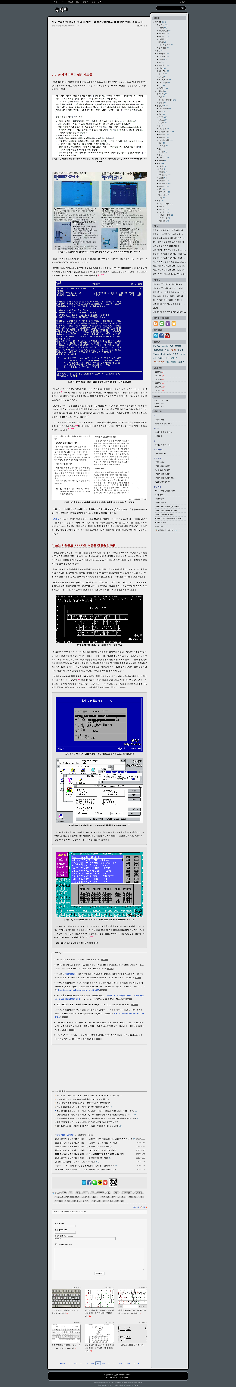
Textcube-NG (160, 454)
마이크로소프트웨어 (73, 1197)
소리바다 (165, 346)
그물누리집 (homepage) (64, 1236)
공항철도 (163, 181)
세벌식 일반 (164, 31)
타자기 (67, 1201)
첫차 (173, 350)
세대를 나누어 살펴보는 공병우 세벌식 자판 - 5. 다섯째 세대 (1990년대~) (88, 1095)
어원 (168, 362)
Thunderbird (159, 354)
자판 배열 (58, 1201)
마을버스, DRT (165, 215)
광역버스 (162, 206)
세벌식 (94, 1197)
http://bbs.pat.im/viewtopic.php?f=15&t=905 (78, 990)
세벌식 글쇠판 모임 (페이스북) (167, 506)
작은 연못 (159, 526)
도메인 (162, 77)
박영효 (180, 350)
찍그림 (161, 149)
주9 (91, 937)
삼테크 (86, 1197)
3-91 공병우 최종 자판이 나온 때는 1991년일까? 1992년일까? (83, 1103)
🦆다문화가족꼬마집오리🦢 (166, 530)
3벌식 (78, 1193)
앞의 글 (56, 519)
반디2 (167, 350)
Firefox (156, 346)
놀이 (161, 111)
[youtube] (167, 337)
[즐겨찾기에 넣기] (174, 326)
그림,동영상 (164, 109)
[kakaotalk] (100, 1185)
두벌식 (162, 28)
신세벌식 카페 (160, 522)
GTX (161, 189)
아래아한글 (105, 1197)
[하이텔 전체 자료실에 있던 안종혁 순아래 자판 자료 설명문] (99, 379)
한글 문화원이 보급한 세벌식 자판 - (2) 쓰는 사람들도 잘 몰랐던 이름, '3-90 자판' (98, 21)
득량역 (178, 346)
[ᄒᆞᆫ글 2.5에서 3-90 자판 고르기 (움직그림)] (99, 642)
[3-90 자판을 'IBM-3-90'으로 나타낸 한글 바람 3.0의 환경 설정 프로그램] (99, 917)
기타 (161, 198)
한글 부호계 (163, 48)
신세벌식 (163, 36)
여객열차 (161, 160)
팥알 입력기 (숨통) (162, 482)
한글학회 (158, 436)
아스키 (160, 358)
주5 (76, 425)
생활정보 (163, 134)
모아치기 (162, 39)
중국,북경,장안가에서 (163, 424)
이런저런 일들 (165, 140)
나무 (167, 358)
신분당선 (163, 186)
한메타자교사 (108, 1201)
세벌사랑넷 (70, 974)
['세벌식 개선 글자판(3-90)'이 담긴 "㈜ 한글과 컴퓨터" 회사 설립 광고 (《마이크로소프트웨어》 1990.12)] (100, 156)
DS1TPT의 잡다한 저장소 (165, 491)
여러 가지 (163, 157)
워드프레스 (162, 65)
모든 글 (160, 22)
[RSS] (156, 326)
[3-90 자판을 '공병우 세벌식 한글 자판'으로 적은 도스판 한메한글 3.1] (99, 751)
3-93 (70, 1193)
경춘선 (162, 178)
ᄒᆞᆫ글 (108, 1193)
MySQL (162, 88)
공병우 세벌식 (127, 1193)
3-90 (64, 1193)
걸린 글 (137, 1207)
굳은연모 (161, 94)
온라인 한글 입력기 (163, 474)
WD (171, 346)
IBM (92, 1193)
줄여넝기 (173, 358)
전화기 (162, 103)
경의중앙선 (164, 175)
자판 (141, 1197)
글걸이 (115, 1375)
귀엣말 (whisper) (65, 1244)
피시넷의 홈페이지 (162, 445)
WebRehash (138, 1382)
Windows (100, 1193)
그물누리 (161, 91)
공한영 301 (59, 1197)
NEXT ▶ (136, 1363)
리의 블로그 (160, 495)
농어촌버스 (163, 218)
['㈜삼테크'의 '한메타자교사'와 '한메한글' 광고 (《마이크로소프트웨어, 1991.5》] (100, 249)
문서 (161, 114)
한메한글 (119, 1201)
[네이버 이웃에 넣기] (162, 326)
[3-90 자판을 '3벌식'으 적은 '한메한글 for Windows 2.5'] (99, 823)
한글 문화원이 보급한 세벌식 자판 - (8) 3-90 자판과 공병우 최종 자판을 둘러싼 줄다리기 (94, 1114)
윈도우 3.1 (132, 1197)
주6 (69, 429)
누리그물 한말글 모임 (163, 432)
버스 (160, 201)
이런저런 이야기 (165, 132)
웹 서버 (162, 74)
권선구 (181, 362)
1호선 (162, 166)
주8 (79, 679)
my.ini (182, 354)
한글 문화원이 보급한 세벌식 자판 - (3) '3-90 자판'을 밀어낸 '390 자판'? (87, 1122)
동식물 (162, 152)
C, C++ (162, 123)
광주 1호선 (164, 192)
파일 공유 (163, 129)
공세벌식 (71, 1135)
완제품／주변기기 (166, 100)
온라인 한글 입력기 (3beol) (165, 478)
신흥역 (176, 354)
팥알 (145, 26)
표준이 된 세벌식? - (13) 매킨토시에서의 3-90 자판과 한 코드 (83, 1099)
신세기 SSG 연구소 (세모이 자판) (168, 518)
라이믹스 (161, 68)
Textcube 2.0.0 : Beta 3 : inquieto (118, 1377)
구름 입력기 (160, 462)
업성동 (174, 362)
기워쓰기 (163, 57)
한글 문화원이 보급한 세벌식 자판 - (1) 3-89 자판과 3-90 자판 (83, 1107)
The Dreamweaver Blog (119, 1382)
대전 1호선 (163, 195)
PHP (161, 85)
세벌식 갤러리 (160, 503)
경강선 (162, 172)
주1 (99, 275)
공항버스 (163, 209)
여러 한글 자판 (165, 45)
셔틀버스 (163, 221)
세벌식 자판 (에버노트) (164, 514)
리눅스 (162, 120)
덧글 (144, 1207)
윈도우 (122, 1197)
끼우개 (162, 59)
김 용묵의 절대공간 (163, 470)
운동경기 (163, 137)
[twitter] (156, 337)
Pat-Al (136, 1385)
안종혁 (114, 1197)
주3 (62, 392)
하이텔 (75, 1201)
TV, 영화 (163, 146)
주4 (89, 416)
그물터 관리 (163, 71)
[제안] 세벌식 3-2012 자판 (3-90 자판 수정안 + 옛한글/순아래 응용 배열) (88, 1126)
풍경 (161, 155)
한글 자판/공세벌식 (59, 26)
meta (169, 354)
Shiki (116, 1385)
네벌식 (162, 42)
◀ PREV (62, 1363)
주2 (102, 275)
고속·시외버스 (165, 204)
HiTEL (85, 1193)
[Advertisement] (99, 49)
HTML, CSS (164, 80)
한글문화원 (96, 1201)
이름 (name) (59, 1223)
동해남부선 (158, 350)
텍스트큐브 (162, 54)
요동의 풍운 (160, 420)
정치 (161, 143)
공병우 (116, 1193)
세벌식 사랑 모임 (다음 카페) (166, 510)
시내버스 (163, 212)
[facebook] (161, 337)
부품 (161, 97)
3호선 (161, 169)
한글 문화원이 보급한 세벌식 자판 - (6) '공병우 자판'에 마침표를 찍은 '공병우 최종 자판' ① (95, 1111)
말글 (160, 51)
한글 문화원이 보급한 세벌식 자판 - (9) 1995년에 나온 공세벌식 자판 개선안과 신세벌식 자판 (96, 1118)
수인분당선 (164, 183)
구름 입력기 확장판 (163, 466)
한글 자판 (60, 1135)
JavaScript (164, 82)
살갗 (161, 62)
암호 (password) (61, 1230)
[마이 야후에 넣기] (168, 326)
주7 (72, 429)
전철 (160, 163)
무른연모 (162, 106)
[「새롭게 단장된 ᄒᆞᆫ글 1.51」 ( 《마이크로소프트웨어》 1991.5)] (100, 499)
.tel (154, 358)
